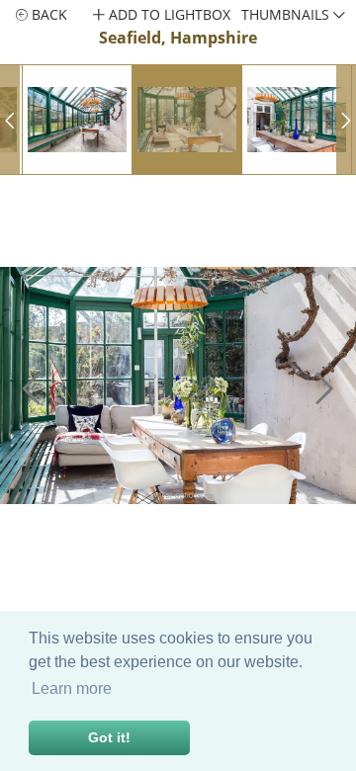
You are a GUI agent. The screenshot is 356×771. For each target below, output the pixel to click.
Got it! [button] (109, 737)
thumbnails (287, 14)
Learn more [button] (72, 688)
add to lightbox (167, 14)
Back (47, 14)
